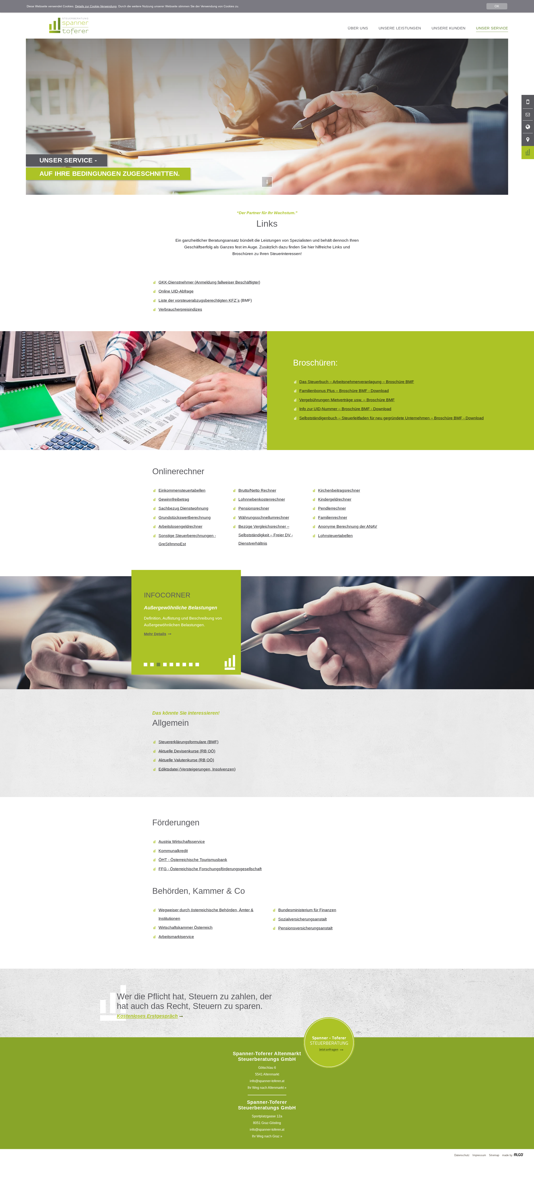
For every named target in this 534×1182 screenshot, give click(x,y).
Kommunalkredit (173, 851)
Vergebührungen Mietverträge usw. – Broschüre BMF (347, 400)
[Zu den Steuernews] (527, 152)
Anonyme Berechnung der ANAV (347, 526)
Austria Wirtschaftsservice (182, 841)
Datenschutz (462, 1155)
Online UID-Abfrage (176, 291)
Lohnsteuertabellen (335, 535)
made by (507, 1155)
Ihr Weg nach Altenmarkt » (267, 1087)
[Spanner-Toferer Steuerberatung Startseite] (68, 33)
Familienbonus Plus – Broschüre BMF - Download (344, 391)
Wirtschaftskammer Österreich (186, 927)
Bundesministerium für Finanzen (307, 910)
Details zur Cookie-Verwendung (96, 6)
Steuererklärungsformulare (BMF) (188, 742)
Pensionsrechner (253, 508)
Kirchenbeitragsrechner (339, 490)
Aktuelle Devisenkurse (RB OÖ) (187, 751)
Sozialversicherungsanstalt (302, 919)
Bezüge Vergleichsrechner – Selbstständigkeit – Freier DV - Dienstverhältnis (265, 535)
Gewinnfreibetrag (174, 499)
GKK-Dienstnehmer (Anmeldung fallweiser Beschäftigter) (209, 282)
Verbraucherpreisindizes (180, 309)
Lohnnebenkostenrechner (261, 499)
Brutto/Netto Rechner (257, 490)
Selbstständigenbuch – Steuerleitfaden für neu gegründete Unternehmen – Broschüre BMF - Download (391, 418)
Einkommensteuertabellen (182, 490)
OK (497, 6)
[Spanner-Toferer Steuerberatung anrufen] (527, 102)
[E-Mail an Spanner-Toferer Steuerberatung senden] (527, 115)
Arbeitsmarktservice (176, 936)
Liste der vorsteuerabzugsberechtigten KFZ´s (199, 300)
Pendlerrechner (332, 508)
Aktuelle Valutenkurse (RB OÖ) (186, 760)
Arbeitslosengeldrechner (180, 526)
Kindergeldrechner (334, 499)
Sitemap (494, 1155)
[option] (186, 620)
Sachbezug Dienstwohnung (183, 508)
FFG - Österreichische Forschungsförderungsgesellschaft (210, 869)
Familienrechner (332, 517)
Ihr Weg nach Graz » (267, 1136)
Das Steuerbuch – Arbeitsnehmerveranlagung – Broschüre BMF (356, 382)
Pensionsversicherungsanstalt (305, 928)
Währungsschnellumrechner (263, 517)
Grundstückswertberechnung (185, 517)
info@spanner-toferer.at (267, 1081)
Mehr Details (155, 634)
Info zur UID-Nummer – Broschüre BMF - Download (345, 409)
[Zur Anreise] (527, 139)
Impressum (479, 1155)
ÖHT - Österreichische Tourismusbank (193, 860)
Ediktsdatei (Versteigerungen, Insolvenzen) (197, 769)
